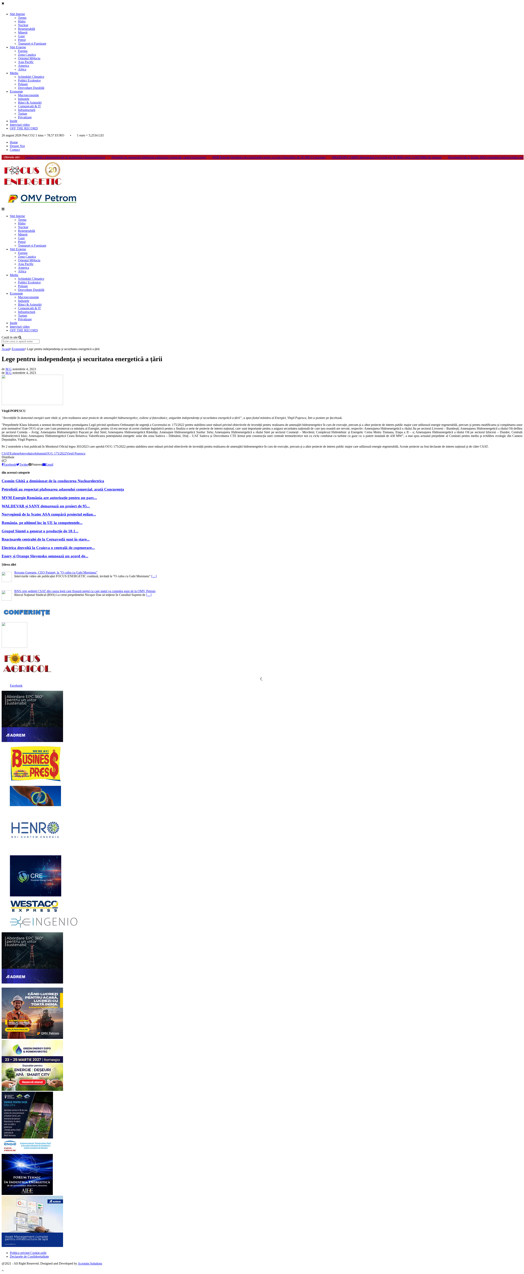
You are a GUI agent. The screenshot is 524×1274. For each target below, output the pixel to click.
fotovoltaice (27, 453)
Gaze (21, 36)
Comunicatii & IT (29, 106)
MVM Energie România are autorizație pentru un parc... (49, 498)
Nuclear (23, 25)
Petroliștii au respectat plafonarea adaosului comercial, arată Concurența (159, 157)
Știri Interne (17, 14)
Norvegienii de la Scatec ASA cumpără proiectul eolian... (49, 514)
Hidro (22, 21)
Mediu (14, 73)
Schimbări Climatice (31, 76)
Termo (22, 17)
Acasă (6, 349)
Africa (22, 69)
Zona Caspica (27, 54)
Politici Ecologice (29, 80)
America (23, 65)
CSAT (6, 453)
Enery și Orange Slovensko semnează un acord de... (45, 556)
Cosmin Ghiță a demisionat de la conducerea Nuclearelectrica (65, 157)
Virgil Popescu (75, 453)
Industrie (23, 99)
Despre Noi (17, 146)
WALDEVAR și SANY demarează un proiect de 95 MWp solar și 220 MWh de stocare (387, 157)
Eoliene (15, 453)
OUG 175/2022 (56, 453)
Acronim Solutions (90, 1263)
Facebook (16, 685)
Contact (15, 149)
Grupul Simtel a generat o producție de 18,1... (40, 531)
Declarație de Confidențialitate (29, 1256)
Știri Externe (18, 47)
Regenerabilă (26, 29)
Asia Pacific (26, 62)
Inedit (13, 121)
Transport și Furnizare (32, 43)
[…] (154, 576)
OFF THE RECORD (24, 128)
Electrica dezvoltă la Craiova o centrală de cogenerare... (48, 548)
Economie (16, 91)
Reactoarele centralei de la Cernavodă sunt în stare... (46, 539)
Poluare (23, 84)
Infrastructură (26, 110)
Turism (22, 113)
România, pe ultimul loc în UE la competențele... (42, 523)
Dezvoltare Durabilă (31, 88)
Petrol (22, 40)
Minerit (22, 32)
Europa (22, 51)
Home (14, 142)
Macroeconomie (28, 95)
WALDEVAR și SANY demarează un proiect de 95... (46, 506)
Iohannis (40, 453)
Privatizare (25, 117)
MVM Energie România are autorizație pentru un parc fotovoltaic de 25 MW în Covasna (268, 157)
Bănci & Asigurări (30, 102)
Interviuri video (20, 124)
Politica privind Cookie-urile (28, 1253)
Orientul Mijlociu (29, 58)
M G (9, 369)
